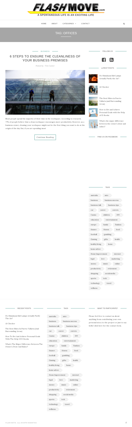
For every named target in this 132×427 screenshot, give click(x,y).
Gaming (94, 239)
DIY (118, 215)
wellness (94, 288)
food (118, 229)
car (92, 210)
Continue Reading (45, 137)
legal (92, 259)
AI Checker (104, 87)
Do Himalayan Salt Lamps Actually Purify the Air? (110, 77)
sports (93, 278)
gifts (106, 239)
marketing (116, 259)
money (93, 264)
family (105, 225)
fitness (106, 229)
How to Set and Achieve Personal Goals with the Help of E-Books (112, 112)
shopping (94, 273)
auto (106, 195)
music (105, 264)
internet (117, 254)
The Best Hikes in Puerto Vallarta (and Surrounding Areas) (110, 101)
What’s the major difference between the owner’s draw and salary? (112, 124)
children (106, 215)
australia (94, 195)
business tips (113, 205)
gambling (107, 234)
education (95, 220)
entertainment (112, 220)
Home (43, 24)
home (110, 244)
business (94, 200)
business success (112, 200)
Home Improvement (99, 254)
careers (115, 210)
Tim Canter (50, 66)
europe (93, 225)
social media (110, 273)
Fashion (118, 225)
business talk (96, 205)
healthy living (96, 244)
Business (45, 51)
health (117, 239)
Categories (68, 24)
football (94, 234)
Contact (85, 24)
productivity (96, 269)
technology (95, 283)
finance (94, 229)
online (117, 264)
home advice (96, 249)
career (102, 210)
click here (98, 326)
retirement (112, 269)
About (54, 24)
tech (105, 278)
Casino (93, 215)
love (103, 259)
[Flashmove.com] (66, 9)
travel (109, 283)
